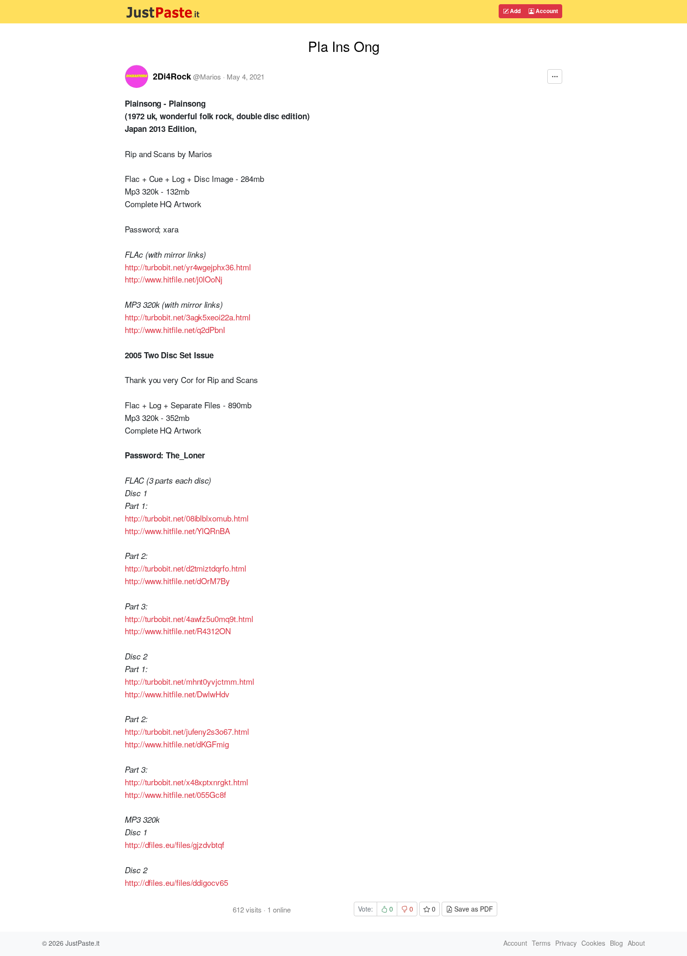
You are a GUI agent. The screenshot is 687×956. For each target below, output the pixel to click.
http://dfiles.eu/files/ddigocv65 (176, 882)
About (636, 943)
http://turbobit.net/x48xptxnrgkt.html (186, 782)
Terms (541, 943)
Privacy (566, 943)
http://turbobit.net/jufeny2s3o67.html (187, 731)
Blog (616, 943)
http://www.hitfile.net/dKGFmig (177, 744)
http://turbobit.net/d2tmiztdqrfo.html (185, 568)
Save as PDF (472, 908)
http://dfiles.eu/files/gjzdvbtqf (174, 844)
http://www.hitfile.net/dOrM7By (177, 581)
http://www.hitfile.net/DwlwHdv (177, 694)
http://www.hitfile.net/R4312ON (178, 631)
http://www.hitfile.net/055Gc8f (175, 794)
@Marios (207, 76)
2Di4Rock (172, 76)
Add (514, 11)
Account (546, 11)
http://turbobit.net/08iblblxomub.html (186, 518)
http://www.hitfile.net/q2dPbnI (175, 329)
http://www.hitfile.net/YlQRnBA (177, 530)
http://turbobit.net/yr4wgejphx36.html (187, 267)
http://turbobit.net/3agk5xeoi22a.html (187, 317)
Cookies (593, 943)
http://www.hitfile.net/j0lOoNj (173, 279)
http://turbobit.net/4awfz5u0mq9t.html (189, 618)
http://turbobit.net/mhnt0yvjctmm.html (189, 681)
